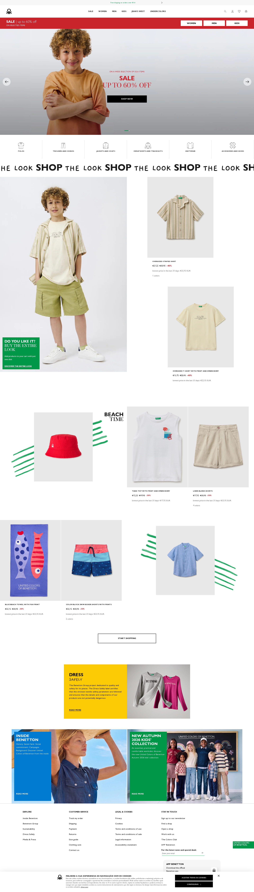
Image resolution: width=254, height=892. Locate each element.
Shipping (72, 823)
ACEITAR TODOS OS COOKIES (194, 878)
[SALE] (127, 23)
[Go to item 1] (126, 130)
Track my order (76, 818)
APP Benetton (168, 844)
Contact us (74, 850)
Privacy (118, 818)
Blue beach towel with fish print (22, 604)
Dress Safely (29, 834)
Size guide (73, 839)
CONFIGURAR (192, 884)
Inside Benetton (30, 818)
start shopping (127, 638)
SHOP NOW (127, 99)
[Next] (162, 3)
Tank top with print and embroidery (151, 491)
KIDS (124, 11)
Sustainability (29, 829)
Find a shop (166, 823)
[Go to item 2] (129, 130)
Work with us (167, 834)
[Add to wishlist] (151, 180)
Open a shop (167, 829)
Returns (72, 834)
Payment (73, 829)
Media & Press (29, 839)
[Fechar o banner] (219, 876)
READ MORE (75, 710)
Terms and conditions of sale (128, 834)
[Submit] (202, 853)
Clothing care (75, 844)
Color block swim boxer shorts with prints (89, 604)
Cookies (119, 823)
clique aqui (84, 887)
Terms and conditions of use (128, 829)
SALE (90, 11)
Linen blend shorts (203, 491)
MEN (114, 11)
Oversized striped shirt (164, 261)
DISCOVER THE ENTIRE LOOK (18, 366)
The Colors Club (169, 839)
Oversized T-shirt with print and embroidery (196, 371)
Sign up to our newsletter (173, 818)
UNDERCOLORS (158, 11)
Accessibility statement (126, 844)
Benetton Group (30, 823)
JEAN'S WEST (138, 11)
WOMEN (102, 11)
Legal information (123, 839)
